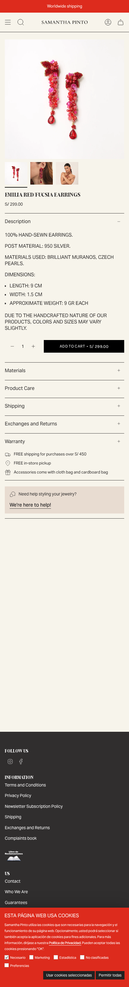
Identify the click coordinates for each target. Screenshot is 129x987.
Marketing (42, 957)
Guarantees (16, 902)
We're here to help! (30, 505)
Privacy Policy (18, 795)
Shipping (15, 406)
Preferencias (19, 966)
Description (18, 221)
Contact (12, 881)
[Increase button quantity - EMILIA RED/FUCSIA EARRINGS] (33, 346)
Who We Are (16, 891)
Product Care (19, 388)
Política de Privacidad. (65, 943)
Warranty (15, 441)
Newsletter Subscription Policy (34, 806)
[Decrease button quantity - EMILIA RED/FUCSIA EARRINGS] (12, 346)
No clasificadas (97, 957)
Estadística (67, 957)
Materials (15, 370)
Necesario (18, 957)
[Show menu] (8, 22)
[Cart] (120, 22)
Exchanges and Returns (31, 424)
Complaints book (21, 838)
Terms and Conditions (25, 785)
